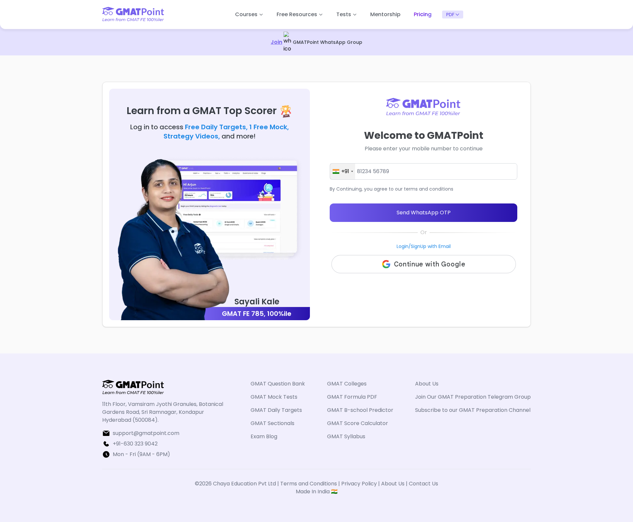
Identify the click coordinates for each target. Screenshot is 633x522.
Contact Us (423, 483)
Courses (246, 14)
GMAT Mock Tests (274, 397)
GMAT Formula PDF (352, 397)
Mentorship (385, 14)
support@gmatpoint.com (146, 433)
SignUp (418, 246)
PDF (450, 14)
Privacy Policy (359, 483)
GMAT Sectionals (272, 423)
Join (276, 42)
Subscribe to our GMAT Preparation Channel (472, 410)
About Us (426, 383)
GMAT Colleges (347, 383)
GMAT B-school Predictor (360, 410)
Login (402, 246)
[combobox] (342, 171)
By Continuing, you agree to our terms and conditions (391, 189)
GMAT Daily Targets (276, 410)
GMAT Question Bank (278, 383)
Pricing (423, 14)
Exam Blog (264, 436)
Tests (343, 14)
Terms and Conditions (309, 483)
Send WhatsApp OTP (424, 212)
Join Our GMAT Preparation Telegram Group (473, 397)
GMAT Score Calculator (357, 423)
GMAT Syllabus (346, 436)
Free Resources (297, 14)
